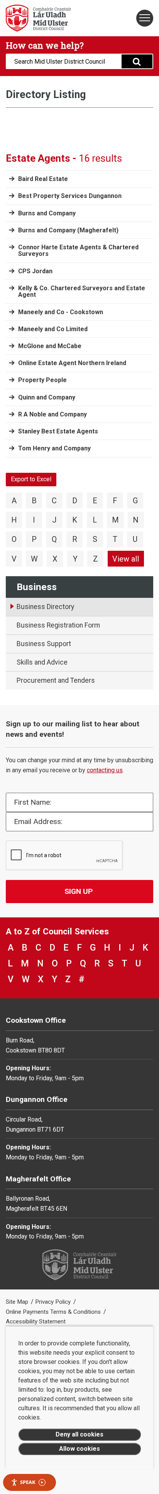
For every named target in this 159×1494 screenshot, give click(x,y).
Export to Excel (31, 479)
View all (125, 558)
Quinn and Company (46, 397)
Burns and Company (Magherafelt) (68, 230)
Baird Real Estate (43, 179)
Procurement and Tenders (56, 680)
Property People (42, 380)
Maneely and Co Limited (53, 329)
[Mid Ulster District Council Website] (40, 18)
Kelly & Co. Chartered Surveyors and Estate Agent (81, 291)
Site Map (18, 1301)
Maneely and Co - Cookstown (60, 312)
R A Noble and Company (52, 414)
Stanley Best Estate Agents (58, 431)
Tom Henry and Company (54, 448)
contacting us (105, 770)
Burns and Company (47, 213)
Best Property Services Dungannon (70, 196)
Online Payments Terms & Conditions (54, 1311)
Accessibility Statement (36, 1321)
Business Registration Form (58, 625)
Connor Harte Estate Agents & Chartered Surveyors (78, 251)
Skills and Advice (42, 662)
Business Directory (45, 607)
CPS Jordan (35, 271)
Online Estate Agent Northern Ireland (72, 363)
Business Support (44, 644)
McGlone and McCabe (49, 346)
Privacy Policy (53, 1301)
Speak (28, 1482)
